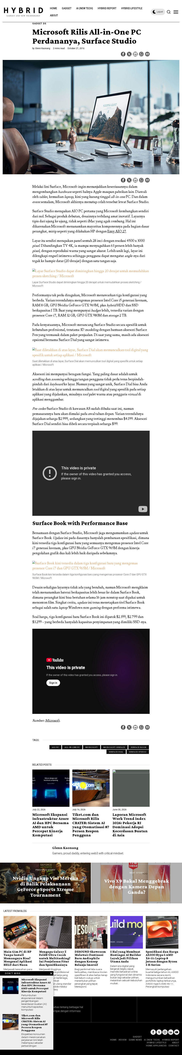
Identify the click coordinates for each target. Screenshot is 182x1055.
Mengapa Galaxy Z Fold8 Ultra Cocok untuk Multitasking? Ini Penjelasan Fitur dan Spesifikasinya (54, 958)
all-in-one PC (72, 747)
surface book (138, 747)
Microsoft (52, 720)
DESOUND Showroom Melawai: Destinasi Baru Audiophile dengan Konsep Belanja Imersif (90, 958)
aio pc (55, 747)
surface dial (116, 752)
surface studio (137, 752)
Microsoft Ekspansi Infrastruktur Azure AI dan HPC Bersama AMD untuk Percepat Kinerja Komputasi (50, 824)
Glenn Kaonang (42, 48)
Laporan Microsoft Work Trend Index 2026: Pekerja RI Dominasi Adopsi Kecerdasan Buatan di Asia (130, 824)
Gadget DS (39, 23)
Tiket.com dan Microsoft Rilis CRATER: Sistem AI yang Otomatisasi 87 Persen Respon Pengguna (90, 824)
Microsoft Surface (114, 747)
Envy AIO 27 (116, 231)
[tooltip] (123, 54)
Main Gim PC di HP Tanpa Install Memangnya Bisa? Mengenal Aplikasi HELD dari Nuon (18, 958)
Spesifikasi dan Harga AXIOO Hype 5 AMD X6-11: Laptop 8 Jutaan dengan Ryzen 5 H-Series (162, 958)
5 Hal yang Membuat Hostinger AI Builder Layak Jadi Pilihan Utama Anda (125, 956)
